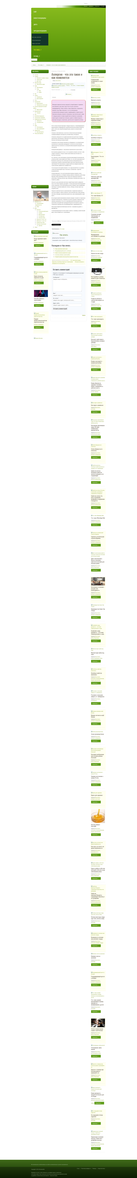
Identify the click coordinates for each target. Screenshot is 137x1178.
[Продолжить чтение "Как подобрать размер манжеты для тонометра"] (98, 271)
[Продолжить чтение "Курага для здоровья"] (96, 792)
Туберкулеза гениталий (42, 105)
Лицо (40, 90)
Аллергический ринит (43, 211)
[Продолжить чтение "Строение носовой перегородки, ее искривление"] (98, 211)
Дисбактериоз (42, 214)
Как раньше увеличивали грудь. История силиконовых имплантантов (97, 427)
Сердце (36, 76)
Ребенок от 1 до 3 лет (41, 220)
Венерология (38, 111)
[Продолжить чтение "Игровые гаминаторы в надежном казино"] (98, 115)
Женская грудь (38, 82)
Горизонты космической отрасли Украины (97, 537)
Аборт (36, 227)
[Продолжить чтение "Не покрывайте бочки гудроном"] (98, 1111)
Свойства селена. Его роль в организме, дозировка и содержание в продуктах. (98, 498)
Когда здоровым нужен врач (40, 239)
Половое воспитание (41, 224)
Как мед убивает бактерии (95, 825)
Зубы (36, 125)
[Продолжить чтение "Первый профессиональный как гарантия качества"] (41, 314)
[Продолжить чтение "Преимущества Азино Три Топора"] (98, 605)
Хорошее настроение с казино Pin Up (97, 777)
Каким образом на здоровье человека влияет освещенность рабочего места (97, 385)
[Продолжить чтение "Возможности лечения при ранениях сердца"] (98, 934)
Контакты (97, 6)
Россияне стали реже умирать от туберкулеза (97, 696)
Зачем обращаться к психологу (96, 450)
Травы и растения (96, 799)
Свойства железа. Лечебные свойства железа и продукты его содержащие (97, 473)
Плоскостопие (42, 217)
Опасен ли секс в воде (97, 253)
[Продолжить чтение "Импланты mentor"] (95, 97)
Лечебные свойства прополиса (96, 674)
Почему (93, 409)
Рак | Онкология (95, 567)
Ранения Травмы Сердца (97, 942)
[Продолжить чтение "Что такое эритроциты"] (97, 316)
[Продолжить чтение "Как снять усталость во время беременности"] (98, 843)
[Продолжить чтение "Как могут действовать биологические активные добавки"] (98, 335)
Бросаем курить (40, 131)
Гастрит (36, 74)
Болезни (39, 209)
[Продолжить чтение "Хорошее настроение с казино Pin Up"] (98, 773)
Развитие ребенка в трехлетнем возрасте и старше (97, 300)
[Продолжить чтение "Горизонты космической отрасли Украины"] (98, 533)
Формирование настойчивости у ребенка (98, 235)
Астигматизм (41, 216)
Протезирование (40, 128)
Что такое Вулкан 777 (97, 195)
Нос (35, 114)
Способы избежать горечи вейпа (39, 299)
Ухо (35, 124)
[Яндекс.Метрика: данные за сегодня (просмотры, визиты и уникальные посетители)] (38, 338)
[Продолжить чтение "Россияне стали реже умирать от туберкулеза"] (98, 691)
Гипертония (39, 79)
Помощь (94, 1168)
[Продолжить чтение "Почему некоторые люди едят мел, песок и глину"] (98, 913)
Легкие (36, 95)
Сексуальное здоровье (40, 117)
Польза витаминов (39, 133)
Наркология (37, 130)
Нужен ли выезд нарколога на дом (39, 277)
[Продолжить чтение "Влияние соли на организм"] (97, 953)
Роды (38, 206)
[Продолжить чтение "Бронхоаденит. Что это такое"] (98, 153)
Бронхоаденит (40, 98)
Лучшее (85, 6)
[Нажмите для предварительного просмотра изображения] (68, 94)
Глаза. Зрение (95, 391)
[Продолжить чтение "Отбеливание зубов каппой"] (98, 1045)
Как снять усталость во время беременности (97, 847)
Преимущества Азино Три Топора (98, 610)
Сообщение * (56, 277)
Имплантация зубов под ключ (97, 653)
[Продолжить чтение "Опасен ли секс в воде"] (96, 250)
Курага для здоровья (97, 795)
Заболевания (40, 87)
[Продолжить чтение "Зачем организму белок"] (97, 731)
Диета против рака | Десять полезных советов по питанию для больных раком (97, 561)
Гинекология (37, 101)
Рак (35, 93)
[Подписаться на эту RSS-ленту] (47, 335)
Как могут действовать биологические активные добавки (98, 340)
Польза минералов (96, 479)
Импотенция (39, 109)
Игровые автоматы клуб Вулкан (97, 716)
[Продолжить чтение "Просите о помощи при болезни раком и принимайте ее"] (98, 1065)
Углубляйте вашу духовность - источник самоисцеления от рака (97, 632)
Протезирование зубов (97, 658)
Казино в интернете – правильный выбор (97, 362)
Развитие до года (40, 222)
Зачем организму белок (97, 734)
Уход (38, 89)
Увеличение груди (41, 84)
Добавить (91, 6)
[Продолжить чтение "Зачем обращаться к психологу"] (98, 445)
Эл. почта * (56, 298)
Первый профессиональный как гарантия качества (40, 320)
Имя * (54, 293)
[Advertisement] (40, 159)
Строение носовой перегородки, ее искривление (96, 215)
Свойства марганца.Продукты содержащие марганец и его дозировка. (97, 895)
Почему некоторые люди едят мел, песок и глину (98, 918)
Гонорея (38, 112)
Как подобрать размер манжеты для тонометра (98, 277)
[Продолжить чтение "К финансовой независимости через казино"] (98, 76)
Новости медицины (39, 242)
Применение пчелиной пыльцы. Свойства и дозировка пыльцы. (97, 1138)
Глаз (36, 100)
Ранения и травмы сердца (43, 78)
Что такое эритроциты (97, 319)
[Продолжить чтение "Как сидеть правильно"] (96, 402)
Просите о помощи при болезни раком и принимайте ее (97, 1071)
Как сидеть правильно (97, 405)
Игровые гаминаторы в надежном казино (97, 119)
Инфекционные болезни (40, 119)
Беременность (38, 201)
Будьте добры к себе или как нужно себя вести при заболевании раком (98, 870)
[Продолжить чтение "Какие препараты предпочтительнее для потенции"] (98, 1089)
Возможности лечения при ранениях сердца (97, 938)
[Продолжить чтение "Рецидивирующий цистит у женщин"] (41, 254)
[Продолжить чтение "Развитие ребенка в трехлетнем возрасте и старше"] (98, 294)
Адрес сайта (56, 303)
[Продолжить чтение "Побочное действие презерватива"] (98, 173)
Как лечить (58, 80)
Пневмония (39, 97)
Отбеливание (40, 127)
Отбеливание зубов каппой (96, 1048)
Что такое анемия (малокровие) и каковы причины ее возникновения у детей (97, 1002)
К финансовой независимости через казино (97, 81)
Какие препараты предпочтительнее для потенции (97, 1094)
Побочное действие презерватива (96, 177)
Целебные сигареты (96, 138)
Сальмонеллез (40, 122)
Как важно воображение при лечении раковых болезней (97, 756)
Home (34, 65)
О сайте (103, 6)
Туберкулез (39, 120)
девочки (40, 225)
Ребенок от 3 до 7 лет (41, 219)
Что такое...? (41, 65)
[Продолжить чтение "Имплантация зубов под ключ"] (98, 649)
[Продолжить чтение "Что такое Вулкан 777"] (96, 193)
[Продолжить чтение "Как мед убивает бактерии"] (98, 816)
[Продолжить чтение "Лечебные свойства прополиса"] (98, 669)
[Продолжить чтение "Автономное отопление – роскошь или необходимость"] (98, 581)
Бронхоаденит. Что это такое (97, 157)
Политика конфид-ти (86, 1168)
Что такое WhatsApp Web (98, 518)
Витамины (94, 346)
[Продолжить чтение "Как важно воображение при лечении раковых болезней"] (98, 750)
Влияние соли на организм (95, 957)
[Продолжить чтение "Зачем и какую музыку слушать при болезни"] (98, 1022)
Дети (36, 208)
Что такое (62, 229)
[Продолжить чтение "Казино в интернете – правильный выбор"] (98, 358)
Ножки (40, 92)
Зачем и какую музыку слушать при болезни (97, 1029)
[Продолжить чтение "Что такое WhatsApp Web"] (97, 515)
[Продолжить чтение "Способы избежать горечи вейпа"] (41, 293)
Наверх (83, 315)
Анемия (40, 212)
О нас (78, 1168)
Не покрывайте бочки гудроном (97, 1116)
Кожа (36, 85)
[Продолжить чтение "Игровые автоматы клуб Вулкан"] (98, 712)
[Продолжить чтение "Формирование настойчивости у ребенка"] (98, 231)
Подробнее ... (38, 245)
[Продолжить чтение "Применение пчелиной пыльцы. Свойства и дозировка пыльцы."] (98, 1132)
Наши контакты (101, 1168)
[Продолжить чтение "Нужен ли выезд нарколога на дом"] (41, 272)
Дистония (39, 81)
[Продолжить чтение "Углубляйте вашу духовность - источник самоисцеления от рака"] (98, 626)
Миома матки (40, 103)
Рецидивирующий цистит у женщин (41, 258)
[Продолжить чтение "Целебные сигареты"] (96, 135)
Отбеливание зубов (96, 1053)
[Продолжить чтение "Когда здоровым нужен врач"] (41, 236)
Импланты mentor (96, 100)
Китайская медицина (39, 116)
